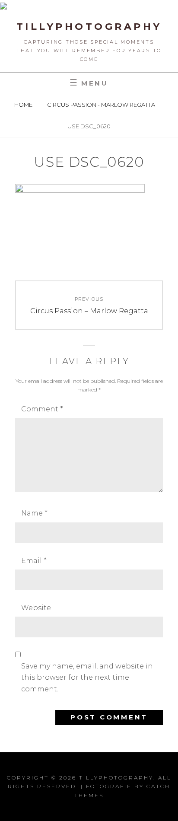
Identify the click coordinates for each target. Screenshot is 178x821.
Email (34, 561)
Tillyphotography (89, 26)
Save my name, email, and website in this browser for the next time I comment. (87, 677)
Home (24, 104)
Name (34, 513)
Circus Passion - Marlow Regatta (101, 104)
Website (36, 608)
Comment (42, 409)
